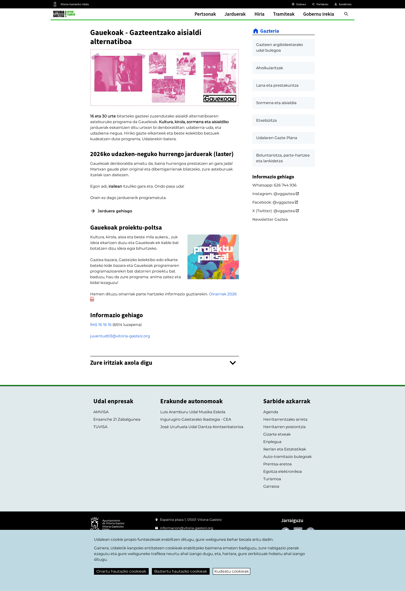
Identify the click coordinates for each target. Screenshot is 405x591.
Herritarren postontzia (284, 426)
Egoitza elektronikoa (282, 471)
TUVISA (100, 426)
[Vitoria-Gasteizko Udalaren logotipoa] (107, 525)
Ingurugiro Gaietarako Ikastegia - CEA (195, 419)
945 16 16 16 (101, 324)
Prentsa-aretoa (277, 464)
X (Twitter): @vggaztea (273, 211)
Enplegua (272, 441)
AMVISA (101, 412)
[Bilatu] (346, 14)
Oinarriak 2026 (223, 294)
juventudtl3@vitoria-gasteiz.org (120, 336)
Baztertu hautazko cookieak (180, 571)
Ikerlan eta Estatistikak (284, 449)
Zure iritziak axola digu (121, 362)
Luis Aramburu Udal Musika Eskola (192, 412)
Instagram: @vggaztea (273, 193)
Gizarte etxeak (277, 434)
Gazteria (269, 31)
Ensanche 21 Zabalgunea (116, 419)
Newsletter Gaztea (270, 219)
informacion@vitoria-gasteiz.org (186, 528)
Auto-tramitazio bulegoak (287, 456)
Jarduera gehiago (115, 211)
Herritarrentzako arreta (285, 419)
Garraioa (271, 486)
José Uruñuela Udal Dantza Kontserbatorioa (201, 426)
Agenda (270, 412)
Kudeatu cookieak (231, 571)
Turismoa (272, 479)
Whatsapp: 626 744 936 (274, 185)
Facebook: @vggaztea (273, 202)
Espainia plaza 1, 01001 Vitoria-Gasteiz (191, 520)
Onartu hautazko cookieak (121, 571)
